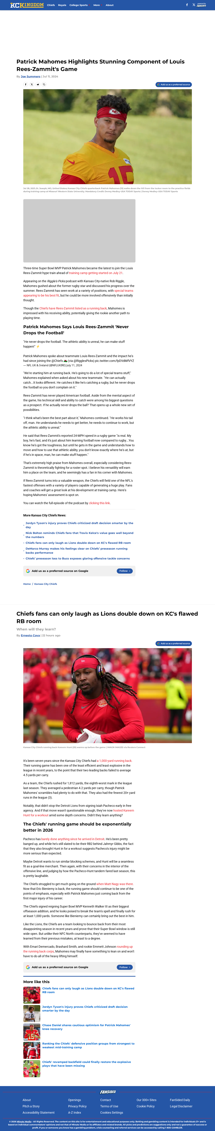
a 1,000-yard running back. (114, 761)
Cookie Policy (146, 1106)
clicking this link (99, 503)
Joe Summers (30, 76)
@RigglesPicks (83, 361)
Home (27, 583)
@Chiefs (57, 361)
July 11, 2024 (74, 365)
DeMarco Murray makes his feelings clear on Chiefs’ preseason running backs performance (76, 550)
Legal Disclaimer (181, 1106)
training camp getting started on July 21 (96, 273)
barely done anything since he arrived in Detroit (72, 839)
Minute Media (24, 1121)
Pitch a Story (31, 1106)
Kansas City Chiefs (45, 583)
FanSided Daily (180, 1100)
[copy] (44, 84)
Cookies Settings (111, 1112)
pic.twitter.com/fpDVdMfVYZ (114, 361)
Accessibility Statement (39, 1112)
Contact (105, 1100)
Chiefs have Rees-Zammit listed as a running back (73, 308)
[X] (194, 4)
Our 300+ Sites (146, 1100)
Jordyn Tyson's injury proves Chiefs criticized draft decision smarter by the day (79, 525)
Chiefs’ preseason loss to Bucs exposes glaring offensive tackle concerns (78, 558)
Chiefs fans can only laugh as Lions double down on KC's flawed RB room (78, 542)
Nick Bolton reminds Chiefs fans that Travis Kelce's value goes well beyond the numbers (79, 535)
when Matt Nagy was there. (115, 884)
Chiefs (51, 5)
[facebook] (187, 4)
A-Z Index (74, 1112)
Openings (74, 1100)
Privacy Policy (77, 1106)
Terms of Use (109, 1106)
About (110, 5)
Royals (62, 5)
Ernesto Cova (30, 635)
